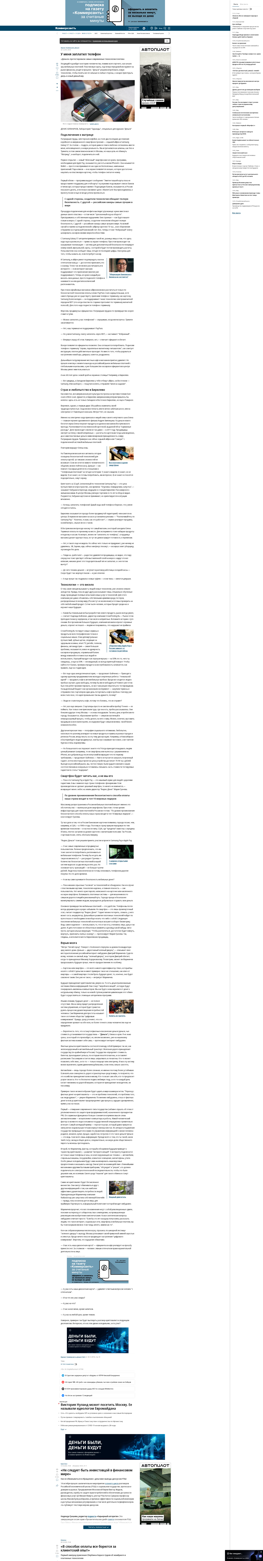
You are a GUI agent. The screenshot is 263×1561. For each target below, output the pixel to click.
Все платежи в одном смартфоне (118, 463)
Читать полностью (97, 1527)
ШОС (96, 33)
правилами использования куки (105, 41)
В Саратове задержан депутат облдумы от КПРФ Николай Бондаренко (92, 1375)
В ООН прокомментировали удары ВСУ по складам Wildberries (89, 1389)
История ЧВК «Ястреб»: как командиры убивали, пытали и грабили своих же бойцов (98, 1382)
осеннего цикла (111, 1483)
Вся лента (236, 213)
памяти (111, 1519)
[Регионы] (151, 28)
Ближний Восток (120, 33)
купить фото (94, 124)
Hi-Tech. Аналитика (67, 1364)
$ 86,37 (64, 33)
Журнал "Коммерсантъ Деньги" (70, 48)
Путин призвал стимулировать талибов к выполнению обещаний (86, 1417)
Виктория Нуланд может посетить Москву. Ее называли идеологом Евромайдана (96, 1406)
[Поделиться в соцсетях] (57, 1485)
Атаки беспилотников (143, 33)
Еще (62, 1429)
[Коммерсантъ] (66, 28)
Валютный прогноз (106, 33)
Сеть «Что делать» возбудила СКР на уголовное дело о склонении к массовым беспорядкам (96, 1413)
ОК (167, 41)
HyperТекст (64, 1464)
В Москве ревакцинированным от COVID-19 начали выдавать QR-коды (88, 1425)
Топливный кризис (158, 33)
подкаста (92, 1516)
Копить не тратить (117, 1016)
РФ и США (131, 33)
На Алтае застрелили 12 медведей (78, 1395)
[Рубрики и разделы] (169, 28)
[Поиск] (165, 28)
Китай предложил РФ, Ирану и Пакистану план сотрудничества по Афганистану (92, 1421)
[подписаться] (76, 1364)
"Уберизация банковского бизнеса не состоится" (120, 275)
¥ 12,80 (78, 33)
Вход (160, 28)
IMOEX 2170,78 (86, 33)
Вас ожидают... (236, 1553)
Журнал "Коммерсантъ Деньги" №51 (73, 1357)
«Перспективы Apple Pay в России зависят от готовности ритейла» (120, 648)
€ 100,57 (71, 33)
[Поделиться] (57, 83)
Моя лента (244, 4)
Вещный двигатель (117, 1197)
